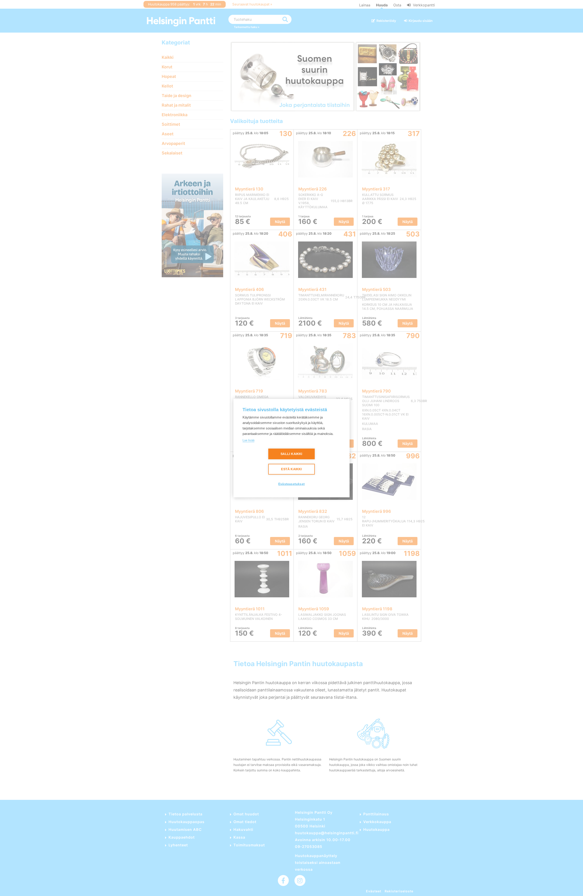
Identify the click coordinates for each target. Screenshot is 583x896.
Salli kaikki (291, 454)
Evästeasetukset (291, 484)
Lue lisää (248, 440)
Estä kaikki (291, 469)
